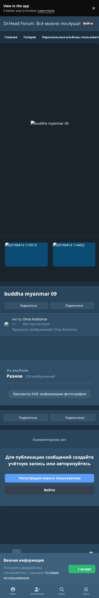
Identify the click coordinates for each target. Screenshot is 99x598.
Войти (49, 490)
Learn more (9, 8)
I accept (84, 569)
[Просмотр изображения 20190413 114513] (26, 254)
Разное (15, 376)
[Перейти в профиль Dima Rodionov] (6, 324)
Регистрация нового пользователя (49, 478)
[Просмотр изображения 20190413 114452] (74, 254)
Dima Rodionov (35, 319)
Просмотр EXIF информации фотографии (49, 394)
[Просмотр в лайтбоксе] (49, 139)
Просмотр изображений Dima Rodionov (44, 329)
